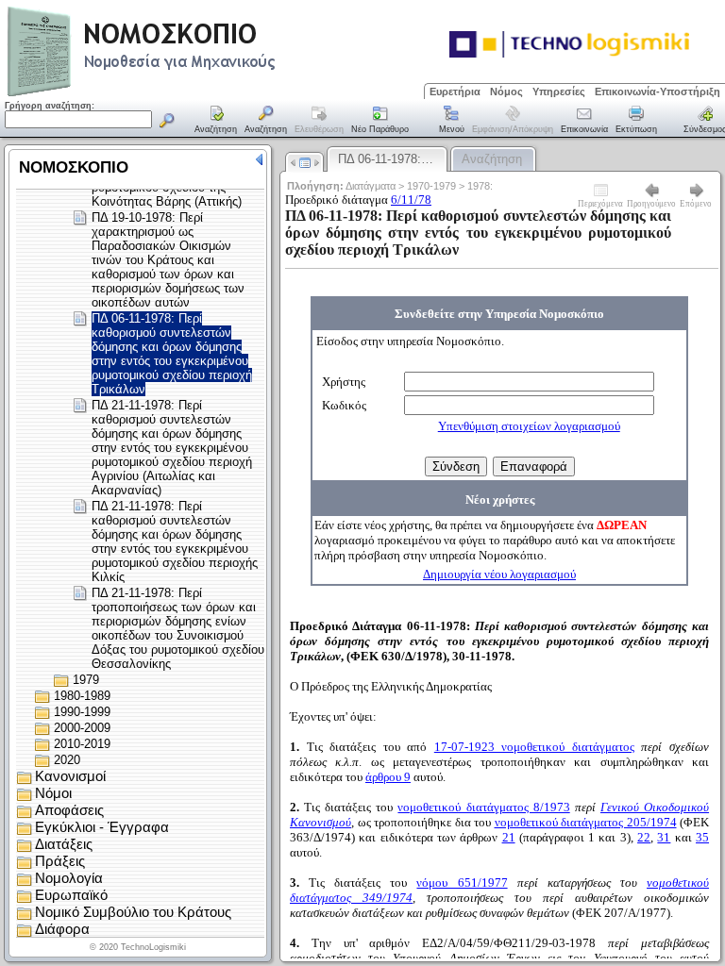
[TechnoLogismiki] (216, 94)
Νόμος (506, 91)
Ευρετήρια (455, 91)
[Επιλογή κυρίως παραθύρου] (216, 120)
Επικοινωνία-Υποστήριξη (657, 91)
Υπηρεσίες (558, 91)
